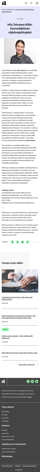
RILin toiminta (5, 411)
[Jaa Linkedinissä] (22, 242)
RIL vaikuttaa (5, 418)
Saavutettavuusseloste (30, 466)
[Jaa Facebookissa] (12, 242)
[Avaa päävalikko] (37, 3)
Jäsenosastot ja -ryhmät (8, 436)
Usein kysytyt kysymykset (8, 452)
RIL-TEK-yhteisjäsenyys (8, 439)
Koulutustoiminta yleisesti (9, 449)
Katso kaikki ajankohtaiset (27, 365)
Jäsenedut (4, 430)
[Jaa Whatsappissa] (27, 242)
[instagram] (28, 381)
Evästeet (17, 466)
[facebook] (32, 381)
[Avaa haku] (31, 3)
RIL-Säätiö (4, 415)
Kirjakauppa (7, 456)
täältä (29, 397)
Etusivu (4, 9)
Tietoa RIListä (8, 407)
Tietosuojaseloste (7, 466)
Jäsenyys (5, 426)
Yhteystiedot (5, 421)
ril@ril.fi (22, 394)
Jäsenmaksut (5, 433)
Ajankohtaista (10, 9)
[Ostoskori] (26, 3)
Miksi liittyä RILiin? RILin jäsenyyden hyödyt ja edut (19, 353)
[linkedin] (36, 381)
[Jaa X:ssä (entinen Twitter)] (17, 242)
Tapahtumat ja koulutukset (14, 444)
